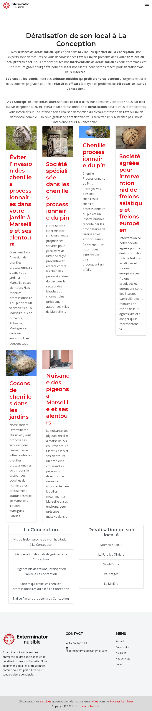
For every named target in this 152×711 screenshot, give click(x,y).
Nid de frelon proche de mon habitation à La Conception (40, 541)
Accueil (120, 641)
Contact (120, 664)
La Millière (111, 584)
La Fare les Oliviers (111, 554)
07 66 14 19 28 (77, 643)
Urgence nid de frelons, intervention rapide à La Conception (41, 571)
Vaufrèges (111, 574)
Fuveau (115, 701)
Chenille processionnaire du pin (94, 155)
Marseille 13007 (111, 545)
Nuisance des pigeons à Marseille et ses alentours (57, 399)
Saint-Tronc (111, 564)
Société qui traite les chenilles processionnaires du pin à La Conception (40, 586)
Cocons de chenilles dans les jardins (20, 400)
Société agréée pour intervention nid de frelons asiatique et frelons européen (130, 193)
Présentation (123, 647)
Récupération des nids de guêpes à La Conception (41, 556)
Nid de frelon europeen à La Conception (41, 598)
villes (94, 701)
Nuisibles (121, 652)
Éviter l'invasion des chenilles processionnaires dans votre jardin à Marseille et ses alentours (20, 201)
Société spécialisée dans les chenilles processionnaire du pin (57, 191)
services (45, 701)
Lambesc (127, 701)
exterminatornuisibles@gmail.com (86, 650)
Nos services (123, 658)
